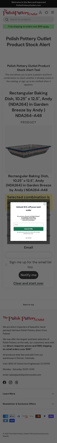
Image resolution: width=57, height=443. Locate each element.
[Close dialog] (45, 204)
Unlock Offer (28, 229)
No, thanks (28, 238)
